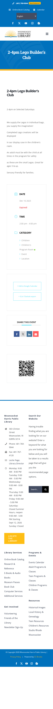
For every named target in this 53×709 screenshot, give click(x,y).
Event (24, 254)
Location (25, 258)
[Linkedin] (29, 334)
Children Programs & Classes (38, 587)
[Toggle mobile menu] (47, 33)
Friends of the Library (11, 620)
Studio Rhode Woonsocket (35, 632)
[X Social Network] (23, 334)
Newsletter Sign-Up (13, 627)
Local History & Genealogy (36, 614)
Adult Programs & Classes (37, 569)
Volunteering (10, 613)
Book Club (9, 586)
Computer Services (13, 591)
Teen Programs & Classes (37, 578)
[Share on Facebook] (17, 334)
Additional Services (13, 595)
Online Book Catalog (14, 559)
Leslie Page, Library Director (16, 462)
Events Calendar (36, 562)
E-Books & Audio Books (12, 575)
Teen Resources (36, 621)
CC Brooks (38, 657)
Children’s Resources (39, 625)
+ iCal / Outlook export (27, 296)
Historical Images (37, 607)
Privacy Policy (15, 657)
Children (25, 240)
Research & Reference (9, 566)
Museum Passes (12, 582)
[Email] (36, 334)
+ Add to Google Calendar (27, 286)
